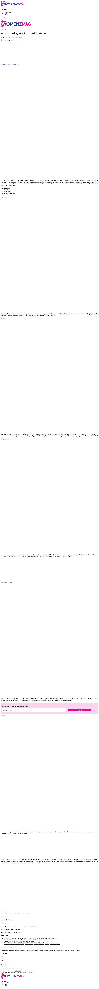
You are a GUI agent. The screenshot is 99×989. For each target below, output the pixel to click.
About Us (6, 956)
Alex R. (4, 37)
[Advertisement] (47, 51)
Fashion (6, 15)
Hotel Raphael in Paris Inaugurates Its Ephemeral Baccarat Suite (19, 926)
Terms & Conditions (9, 960)
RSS (5, 961)
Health (5, 13)
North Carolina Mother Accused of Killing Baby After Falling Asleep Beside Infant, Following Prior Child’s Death (32, 944)
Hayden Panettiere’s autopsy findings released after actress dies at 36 (20, 941)
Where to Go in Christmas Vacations (11, 929)
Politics (5, 9)
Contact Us (6, 957)
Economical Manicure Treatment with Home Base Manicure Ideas (16, 913)
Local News (7, 10)
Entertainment (7, 12)
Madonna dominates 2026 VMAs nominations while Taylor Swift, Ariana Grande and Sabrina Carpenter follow (31, 938)
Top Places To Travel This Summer (10, 932)
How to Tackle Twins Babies (7, 919)
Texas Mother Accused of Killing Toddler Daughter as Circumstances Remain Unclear (25, 942)
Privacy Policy (7, 959)
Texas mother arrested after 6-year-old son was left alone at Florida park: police (23, 939)
